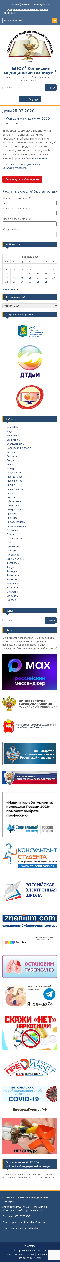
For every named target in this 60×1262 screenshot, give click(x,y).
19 (22, 277)
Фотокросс (13, 579)
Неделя (11, 493)
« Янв (5, 289)
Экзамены (12, 587)
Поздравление (15, 509)
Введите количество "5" (17, 198)
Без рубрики (13, 439)
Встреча (10, 164)
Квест (10, 464)
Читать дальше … (38, 158)
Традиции (12, 550)
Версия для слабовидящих (22, 179)
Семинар (11, 534)
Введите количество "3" (17, 218)
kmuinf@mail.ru (42, 4)
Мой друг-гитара (30, 164)
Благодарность (15, 443)
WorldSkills (12, 427)
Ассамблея (13, 435)
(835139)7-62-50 (21, 4)
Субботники (13, 546)
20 (30, 277)
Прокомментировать (14, 167)
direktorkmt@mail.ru (34, 1222)
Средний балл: (11, 229)
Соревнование (15, 538)
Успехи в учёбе (15, 558)
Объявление (14, 501)
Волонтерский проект (19, 447)
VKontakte (30, 1246)
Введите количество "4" (17, 208)
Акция (10, 431)
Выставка (12, 456)
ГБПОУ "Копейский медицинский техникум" (30, 70)
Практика (12, 517)
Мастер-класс (14, 476)
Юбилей (11, 599)
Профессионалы (16, 521)
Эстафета (12, 595)
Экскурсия (12, 591)
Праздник (12, 513)
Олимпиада (13, 505)
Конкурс (11, 468)
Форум (10, 567)
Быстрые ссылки (13, 20)
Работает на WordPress (20, 1254)
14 (38, 273)
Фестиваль (13, 562)
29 (46, 281)
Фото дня (12, 571)
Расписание (13, 530)
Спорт (10, 542)
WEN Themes (34, 1257)
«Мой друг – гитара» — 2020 (26, 118)
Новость (11, 497)
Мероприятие (14, 480)
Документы (13, 460)
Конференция (14, 472)
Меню (33, 99)
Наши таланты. (15, 489)
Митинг (11, 484)
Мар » (14, 289)
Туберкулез (13, 554)
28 (38, 281)
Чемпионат (13, 583)
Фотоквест (13, 575)
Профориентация (16, 525)
